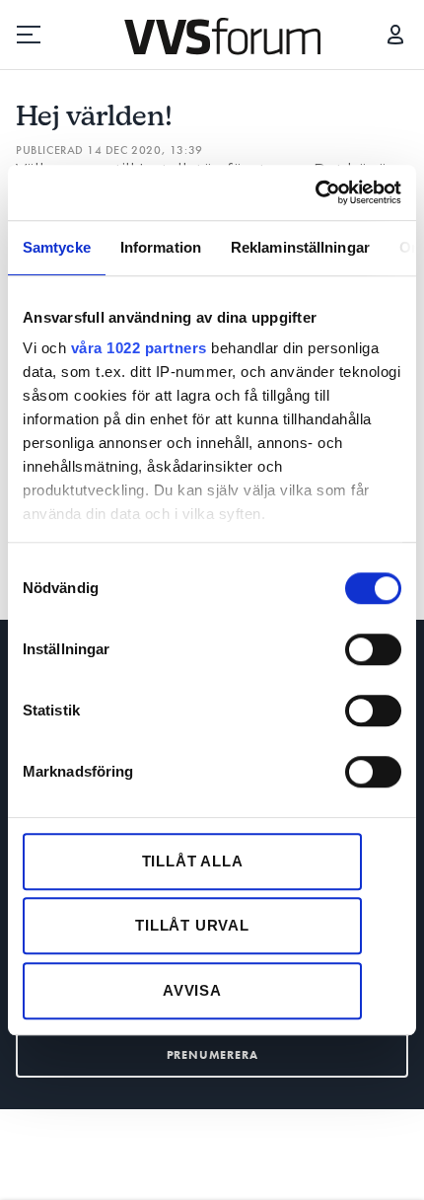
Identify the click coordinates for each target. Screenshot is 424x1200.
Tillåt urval (192, 925)
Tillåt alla (193, 861)
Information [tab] (160, 247)
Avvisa (192, 990)
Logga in (395, 34)
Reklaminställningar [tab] (300, 247)
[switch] (373, 649)
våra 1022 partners (139, 347)
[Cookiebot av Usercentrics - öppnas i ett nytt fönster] (315, 192)
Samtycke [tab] (57, 247)
